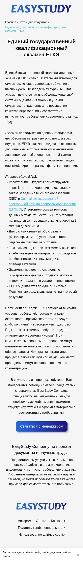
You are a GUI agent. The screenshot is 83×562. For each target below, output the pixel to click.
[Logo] (41, 8)
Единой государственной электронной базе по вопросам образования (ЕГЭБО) (42, 204)
